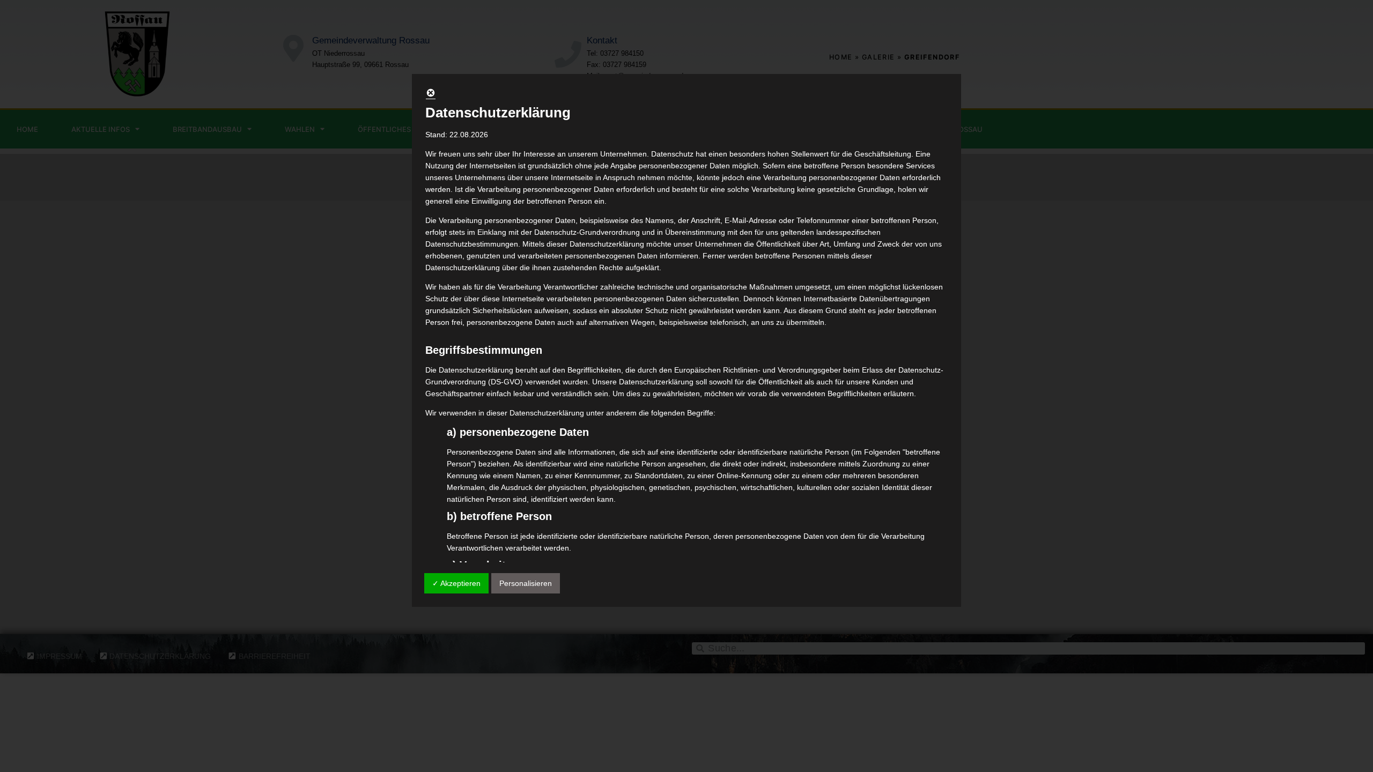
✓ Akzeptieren (456, 583)
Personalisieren (525, 583)
